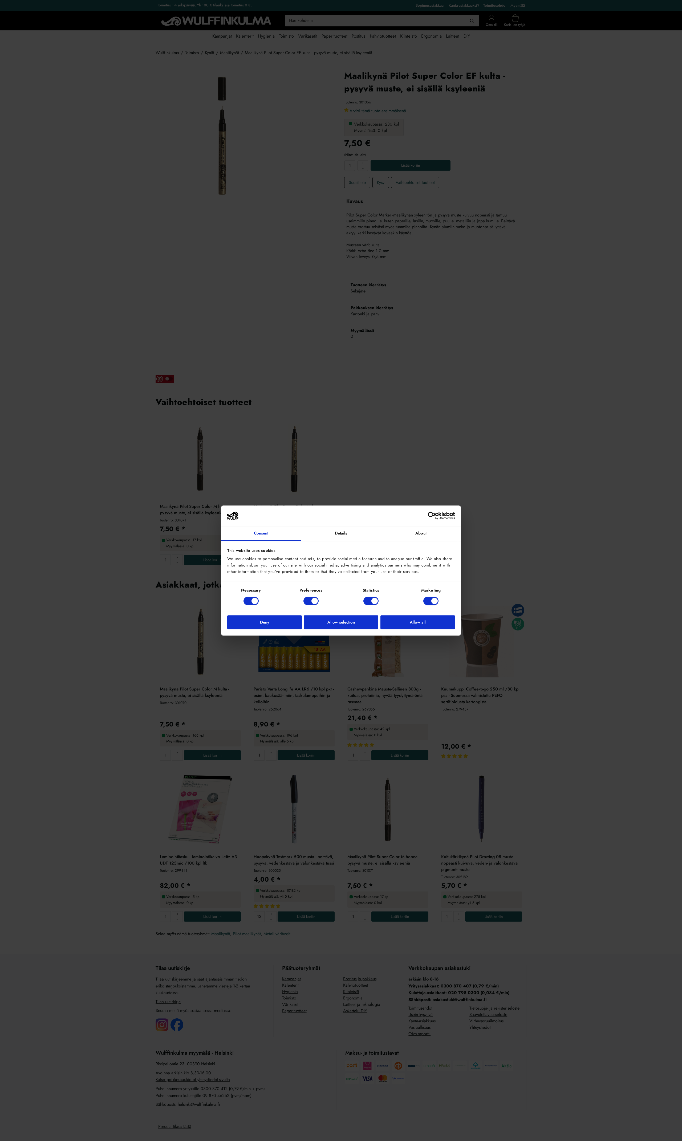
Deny (264, 622)
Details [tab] (341, 533)
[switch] (311, 601)
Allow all (418, 622)
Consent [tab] (261, 533)
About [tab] (421, 533)
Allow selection (341, 622)
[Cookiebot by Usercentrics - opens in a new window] (431, 516)
